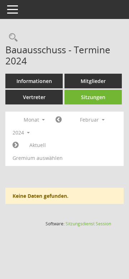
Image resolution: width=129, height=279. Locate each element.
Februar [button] (90, 119)
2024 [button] (19, 132)
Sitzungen (93, 97)
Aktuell (37, 145)
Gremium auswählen (38, 158)
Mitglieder (93, 81)
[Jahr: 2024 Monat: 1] (58, 119)
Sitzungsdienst (88, 224)
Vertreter (34, 97)
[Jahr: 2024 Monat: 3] (15, 145)
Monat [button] (32, 119)
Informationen (34, 81)
